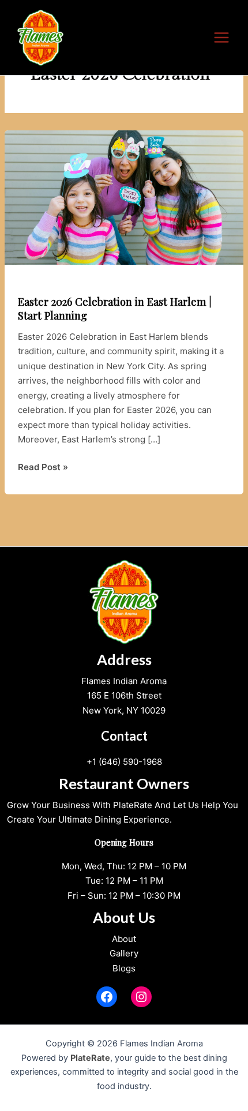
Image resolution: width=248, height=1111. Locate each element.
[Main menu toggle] (221, 37)
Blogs (124, 968)
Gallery (124, 953)
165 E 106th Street (124, 695)
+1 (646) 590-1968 (124, 761)
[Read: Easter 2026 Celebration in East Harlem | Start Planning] (124, 197)
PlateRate (90, 1058)
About (124, 938)
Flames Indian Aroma (124, 680)
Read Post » (43, 468)
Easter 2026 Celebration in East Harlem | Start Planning (115, 308)
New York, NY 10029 (124, 710)
